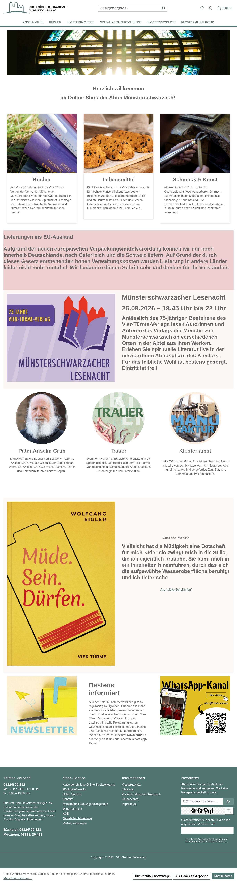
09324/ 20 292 (14, 784)
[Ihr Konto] (210, 8)
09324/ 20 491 (32, 834)
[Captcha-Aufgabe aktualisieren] (229, 811)
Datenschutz (130, 799)
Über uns (128, 789)
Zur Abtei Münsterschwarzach (141, 794)
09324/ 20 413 (30, 829)
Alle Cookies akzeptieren (192, 876)
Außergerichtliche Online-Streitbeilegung (89, 784)
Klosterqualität (131, 784)
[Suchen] (163, 8)
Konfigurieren (223, 875)
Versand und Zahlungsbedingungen (85, 804)
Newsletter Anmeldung (77, 818)
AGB (66, 813)
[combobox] (128, 8)
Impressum (129, 804)
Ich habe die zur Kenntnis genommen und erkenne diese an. (206, 840)
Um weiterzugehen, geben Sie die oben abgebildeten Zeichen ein (205, 822)
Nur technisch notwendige (152, 876)
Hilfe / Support (72, 794)
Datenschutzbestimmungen (210, 839)
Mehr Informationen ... (17, 878)
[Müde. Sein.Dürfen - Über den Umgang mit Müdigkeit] (61, 584)
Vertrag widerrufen (75, 823)
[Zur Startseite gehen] (35, 7)
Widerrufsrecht (72, 808)
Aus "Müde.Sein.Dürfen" (176, 589)
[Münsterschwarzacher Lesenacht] (61, 338)
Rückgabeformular (75, 789)
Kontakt (68, 799)
